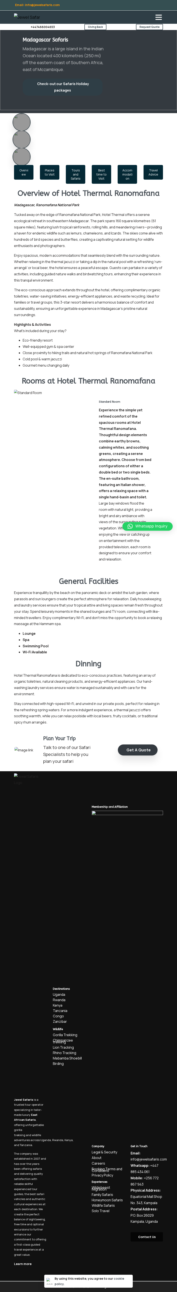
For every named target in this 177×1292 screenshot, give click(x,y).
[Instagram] (127, 5)
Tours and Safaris (76, 174)
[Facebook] (120, 5)
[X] (124, 5)
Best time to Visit (101, 174)
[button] (147, 526)
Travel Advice (153, 172)
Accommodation (127, 174)
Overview (23, 172)
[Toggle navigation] (158, 17)
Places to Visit (50, 172)
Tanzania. (26, 1145)
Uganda (45, 1140)
